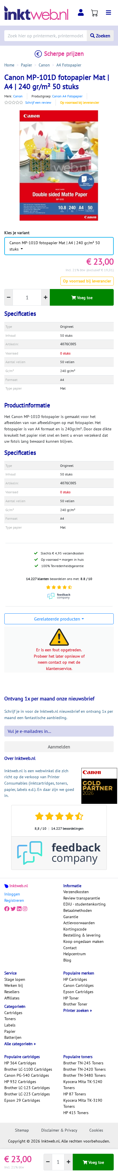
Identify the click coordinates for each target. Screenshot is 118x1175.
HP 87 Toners (74, 1094)
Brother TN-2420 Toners (84, 1069)
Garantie (70, 916)
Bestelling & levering (82, 935)
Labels (9, 1025)
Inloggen (12, 894)
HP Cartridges (75, 979)
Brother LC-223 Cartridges (27, 1094)
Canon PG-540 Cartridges (26, 1075)
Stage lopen (14, 979)
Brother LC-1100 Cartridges (28, 1069)
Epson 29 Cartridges (22, 1100)
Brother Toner (75, 1004)
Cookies (96, 1130)
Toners (10, 1018)
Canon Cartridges (78, 985)
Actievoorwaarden (79, 922)
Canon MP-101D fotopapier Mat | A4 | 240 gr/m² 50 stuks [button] (54, 246)
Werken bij (13, 985)
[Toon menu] (108, 13)
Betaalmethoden (77, 910)
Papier (9, 1031)
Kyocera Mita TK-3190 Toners (82, 1103)
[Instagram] (25, 908)
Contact (70, 947)
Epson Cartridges (78, 991)
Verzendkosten (76, 891)
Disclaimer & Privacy (59, 1130)
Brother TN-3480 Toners (84, 1075)
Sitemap (22, 1130)
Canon (18, 96)
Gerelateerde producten (57, 619)
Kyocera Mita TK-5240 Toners (82, 1085)
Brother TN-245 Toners (83, 1063)
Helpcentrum (74, 953)
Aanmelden (59, 747)
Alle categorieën (19, 1043)
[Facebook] (6, 908)
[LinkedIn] (19, 908)
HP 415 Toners (75, 1112)
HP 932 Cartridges (20, 1081)
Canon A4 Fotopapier (67, 96)
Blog (67, 960)
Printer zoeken (76, 1010)
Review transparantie (81, 898)
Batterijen (12, 1037)
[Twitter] (13, 908)
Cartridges (13, 1012)
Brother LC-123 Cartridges (27, 1087)
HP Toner (71, 998)
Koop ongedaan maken (83, 941)
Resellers (11, 991)
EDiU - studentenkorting (84, 904)
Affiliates (11, 998)
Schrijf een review (38, 102)
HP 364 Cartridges (20, 1063)
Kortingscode (74, 929)
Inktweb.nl (18, 885)
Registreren (14, 900)
